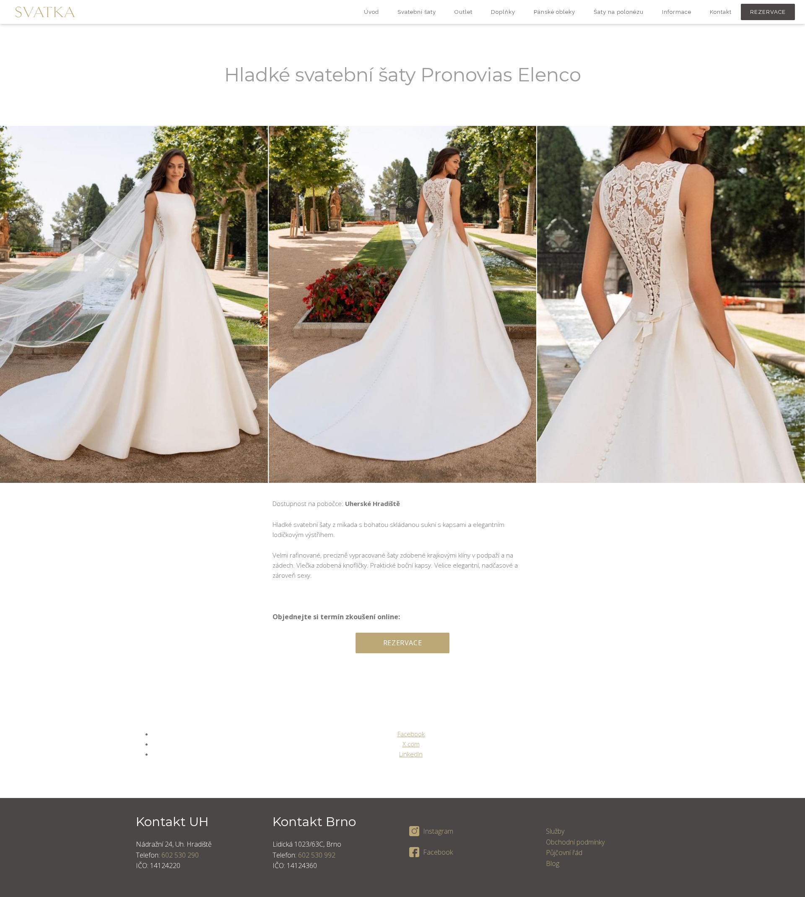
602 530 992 (316, 855)
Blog (552, 863)
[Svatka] (45, 12)
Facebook (438, 852)
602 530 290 (180, 855)
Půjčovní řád (564, 852)
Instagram (438, 831)
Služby (555, 831)
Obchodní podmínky (575, 842)
